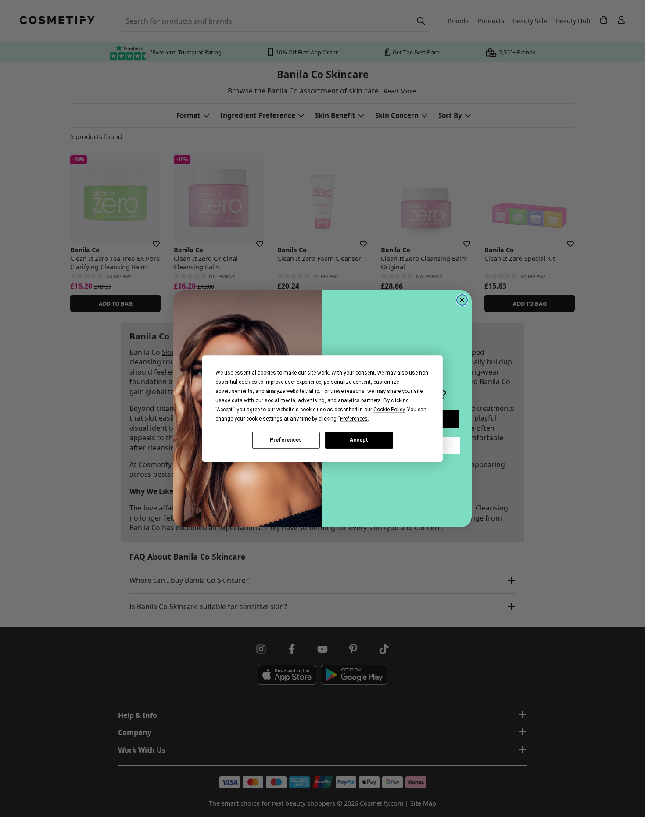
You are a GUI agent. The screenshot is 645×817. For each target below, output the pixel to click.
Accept (359, 440)
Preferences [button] (354, 419)
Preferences (286, 440)
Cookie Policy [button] (389, 410)
